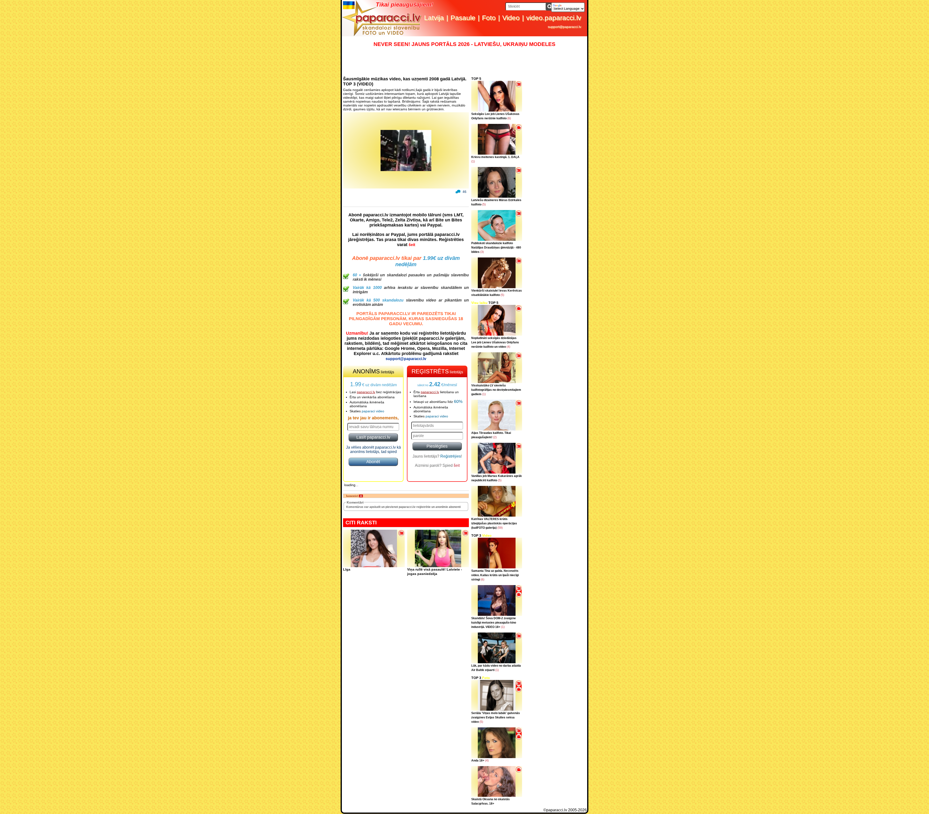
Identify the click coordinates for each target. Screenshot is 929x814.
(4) (508, 346)
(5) (484, 204)
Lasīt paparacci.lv (373, 437)
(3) (482, 252)
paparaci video (373, 411)
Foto (489, 18)
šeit (412, 245)
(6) (509, 118)
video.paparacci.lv (553, 18)
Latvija (434, 18)
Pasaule (462, 18)
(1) (473, 161)
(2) (495, 437)
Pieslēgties (437, 446)
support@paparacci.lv (564, 27)
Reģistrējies (450, 456)
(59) (500, 527)
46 (464, 192)
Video (511, 18)
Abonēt (373, 461)
